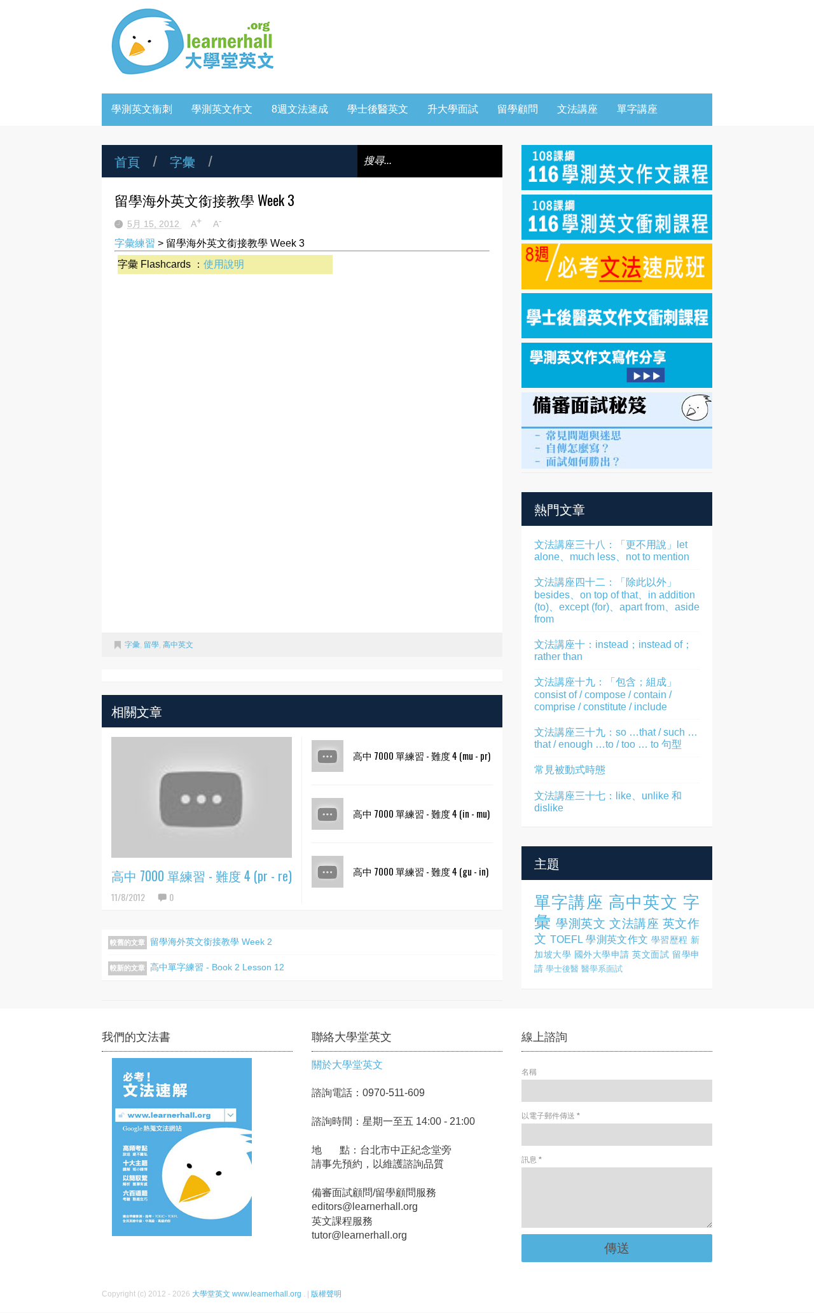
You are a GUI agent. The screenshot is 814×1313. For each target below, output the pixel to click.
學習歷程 (669, 940)
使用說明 (224, 264)
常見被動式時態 (569, 769)
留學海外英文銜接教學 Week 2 (211, 942)
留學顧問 (517, 109)
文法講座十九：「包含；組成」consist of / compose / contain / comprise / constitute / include (605, 694)
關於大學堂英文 (347, 1064)
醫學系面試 (602, 968)
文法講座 (577, 109)
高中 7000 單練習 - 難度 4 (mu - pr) (421, 755)
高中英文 (178, 644)
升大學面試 (452, 109)
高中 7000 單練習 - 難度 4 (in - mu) (421, 813)
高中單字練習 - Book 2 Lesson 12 (217, 967)
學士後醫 (562, 968)
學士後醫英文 (377, 109)
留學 (151, 644)
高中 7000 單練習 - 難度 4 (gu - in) (420, 871)
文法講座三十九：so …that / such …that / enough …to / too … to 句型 (616, 738)
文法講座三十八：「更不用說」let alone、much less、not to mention (611, 550)
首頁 (127, 160)
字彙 (182, 160)
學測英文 (580, 923)
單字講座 (637, 109)
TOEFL (566, 939)
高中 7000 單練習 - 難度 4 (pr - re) (201, 875)
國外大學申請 (602, 954)
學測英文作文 (221, 109)
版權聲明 (326, 1293)
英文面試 (650, 954)
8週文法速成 (300, 109)
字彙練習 (134, 243)
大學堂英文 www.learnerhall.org (247, 1293)
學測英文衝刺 (141, 109)
